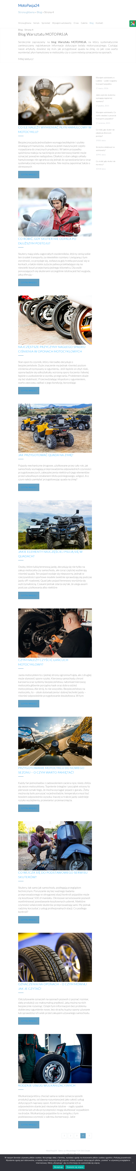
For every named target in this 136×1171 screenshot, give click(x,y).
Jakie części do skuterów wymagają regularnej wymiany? (105, 98)
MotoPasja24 (28, 5)
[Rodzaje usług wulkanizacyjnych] (55, 1058)
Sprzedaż (46, 23)
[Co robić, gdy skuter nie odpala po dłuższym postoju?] (55, 212)
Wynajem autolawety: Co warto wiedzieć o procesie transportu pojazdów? (106, 115)
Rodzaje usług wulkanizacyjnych (46, 1085)
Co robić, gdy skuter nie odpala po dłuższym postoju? (105, 133)
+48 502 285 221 (73, 1154)
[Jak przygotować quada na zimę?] (55, 428)
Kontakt (99, 23)
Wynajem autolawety (61, 23)
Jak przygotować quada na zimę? (45, 455)
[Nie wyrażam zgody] (132, 1162)
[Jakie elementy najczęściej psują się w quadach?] (55, 524)
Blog (39, 12)
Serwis (36, 23)
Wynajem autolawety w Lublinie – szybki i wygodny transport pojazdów (106, 80)
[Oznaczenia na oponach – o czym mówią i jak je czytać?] (55, 957)
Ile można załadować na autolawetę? (105, 148)
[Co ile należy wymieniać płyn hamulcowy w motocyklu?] (55, 100)
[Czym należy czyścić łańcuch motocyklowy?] (55, 633)
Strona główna (26, 12)
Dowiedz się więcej (75, 1167)
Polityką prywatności (122, 1158)
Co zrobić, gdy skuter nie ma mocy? (105, 163)
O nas (76, 23)
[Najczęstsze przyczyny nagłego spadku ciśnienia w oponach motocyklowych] (55, 320)
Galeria (84, 23)
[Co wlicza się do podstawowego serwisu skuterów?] (55, 845)
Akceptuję (58, 1167)
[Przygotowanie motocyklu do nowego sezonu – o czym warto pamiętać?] (55, 741)
